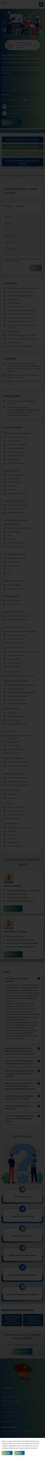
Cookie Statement (26, 1446)
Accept (7, 1453)
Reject (19, 1453)
